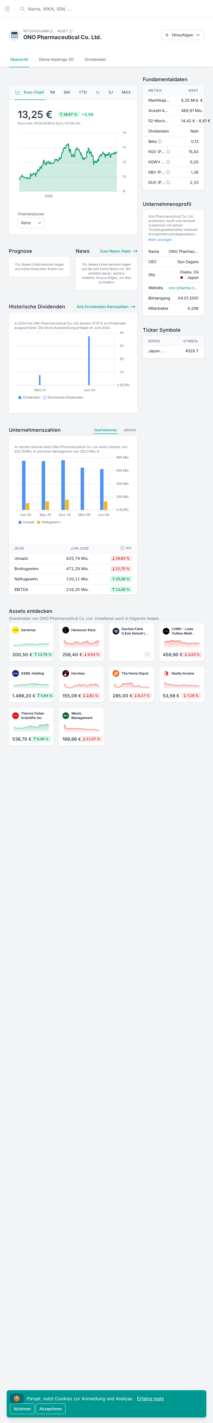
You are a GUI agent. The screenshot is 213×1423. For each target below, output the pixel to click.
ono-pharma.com (184, 287)
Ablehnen (22, 1408)
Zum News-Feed (116, 251)
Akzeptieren (50, 1408)
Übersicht (19, 59)
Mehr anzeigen (160, 240)
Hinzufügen (182, 35)
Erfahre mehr (150, 1398)
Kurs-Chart (33, 92)
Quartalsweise (105, 430)
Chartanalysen (31, 213)
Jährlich (129, 430)
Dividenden (95, 59)
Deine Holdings (56, 59)
